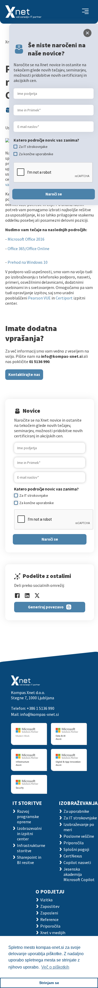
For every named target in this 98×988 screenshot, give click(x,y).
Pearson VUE (39, 298)
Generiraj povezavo (46, 606)
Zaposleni (49, 912)
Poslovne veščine (79, 836)
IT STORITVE (27, 803)
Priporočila (74, 842)
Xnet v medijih (52, 932)
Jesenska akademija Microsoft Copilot (79, 874)
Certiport (64, 298)
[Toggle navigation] (85, 12)
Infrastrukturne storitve (31, 848)
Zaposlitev (49, 906)
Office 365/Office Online (28, 248)
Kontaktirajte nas (24, 374)
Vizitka (46, 899)
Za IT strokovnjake (80, 817)
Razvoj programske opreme (28, 816)
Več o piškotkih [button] (55, 967)
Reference (49, 919)
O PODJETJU (50, 891)
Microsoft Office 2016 (26, 239)
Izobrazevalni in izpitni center (29, 833)
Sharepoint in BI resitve (29, 860)
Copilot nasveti (77, 862)
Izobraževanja (78, 803)
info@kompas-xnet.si (39, 714)
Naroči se (50, 539)
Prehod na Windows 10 (28, 262)
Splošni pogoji (76, 849)
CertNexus (73, 855)
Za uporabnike (76, 811)
